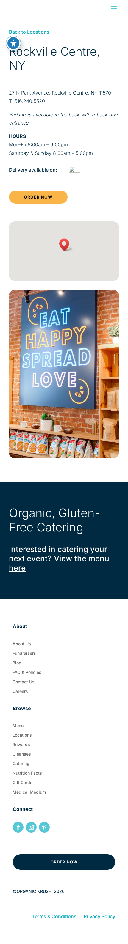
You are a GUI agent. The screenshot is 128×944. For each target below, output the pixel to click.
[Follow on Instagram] (31, 827)
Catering (21, 765)
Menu (18, 727)
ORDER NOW (38, 196)
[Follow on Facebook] (18, 827)
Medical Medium (29, 793)
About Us (22, 645)
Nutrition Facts (27, 774)
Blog (17, 664)
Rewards (21, 746)
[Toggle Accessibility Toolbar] (13, 43)
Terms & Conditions (54, 916)
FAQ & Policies (27, 673)
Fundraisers (24, 654)
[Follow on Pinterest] (44, 827)
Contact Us (24, 683)
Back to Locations (29, 32)
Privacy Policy (99, 916)
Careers (20, 692)
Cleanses (22, 755)
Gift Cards (22, 784)
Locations (22, 736)
